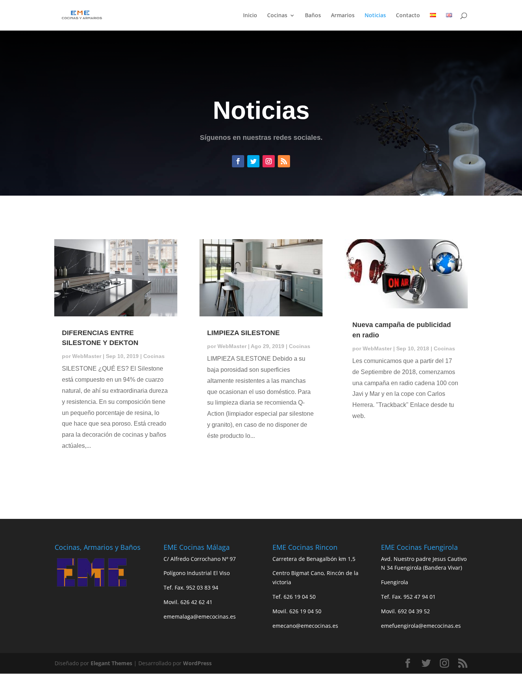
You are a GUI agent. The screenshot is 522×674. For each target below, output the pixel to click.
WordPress (197, 663)
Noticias (375, 16)
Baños (313, 16)
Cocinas (277, 16)
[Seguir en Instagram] (269, 161)
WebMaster (86, 356)
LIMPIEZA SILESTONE (243, 333)
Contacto (408, 16)
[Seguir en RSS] (284, 161)
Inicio (250, 16)
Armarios (343, 16)
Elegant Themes (111, 663)
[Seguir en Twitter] (253, 161)
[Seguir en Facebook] (238, 161)
